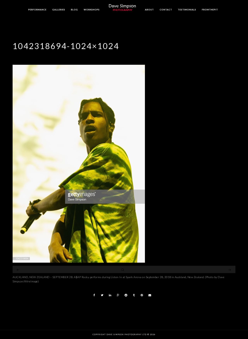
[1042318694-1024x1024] (79, 261)
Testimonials (187, 9)
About (149, 9)
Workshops (92, 9)
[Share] (94, 295)
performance (37, 9)
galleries (58, 9)
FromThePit (210, 9)
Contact (166, 9)
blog (74, 9)
